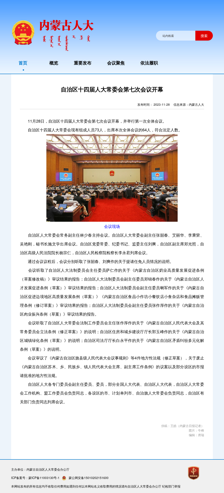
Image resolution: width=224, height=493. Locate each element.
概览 (53, 62)
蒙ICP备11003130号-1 (44, 477)
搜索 (204, 35)
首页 (23, 62)
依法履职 (149, 62)
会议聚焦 (116, 62)
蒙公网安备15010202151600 (88, 477)
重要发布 (82, 62)
